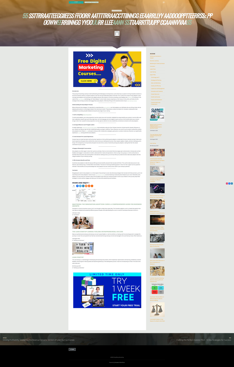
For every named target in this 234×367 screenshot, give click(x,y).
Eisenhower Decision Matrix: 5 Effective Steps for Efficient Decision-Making (157, 298)
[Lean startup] (83, 248)
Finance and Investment (156, 99)
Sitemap (72, 349)
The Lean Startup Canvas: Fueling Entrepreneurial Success (97, 232)
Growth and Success (155, 97)
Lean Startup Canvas (132, 100)
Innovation (152, 66)
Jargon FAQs (153, 74)
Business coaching (154, 60)
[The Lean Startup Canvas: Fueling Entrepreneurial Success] (83, 222)
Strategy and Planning (156, 80)
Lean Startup (81, 99)
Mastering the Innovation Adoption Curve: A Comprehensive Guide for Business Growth (107, 205)
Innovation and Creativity (157, 91)
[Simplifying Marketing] (76, 2)
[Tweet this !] (80, 186)
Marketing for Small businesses (157, 63)
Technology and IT (155, 77)
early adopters (107, 107)
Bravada (117, 362)
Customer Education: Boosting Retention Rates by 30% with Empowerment (157, 279)
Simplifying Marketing (91, 2)
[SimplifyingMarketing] (227, 183)
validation (130, 97)
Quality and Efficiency (156, 85)
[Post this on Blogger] (86, 186)
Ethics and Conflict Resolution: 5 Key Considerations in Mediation (157, 262)
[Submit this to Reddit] (89, 186)
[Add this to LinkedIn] (83, 186)
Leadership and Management (157, 88)
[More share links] (92, 186)
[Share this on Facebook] (77, 186)
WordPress (122, 362)
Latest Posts (153, 69)
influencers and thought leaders (89, 127)
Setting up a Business (116, 10)
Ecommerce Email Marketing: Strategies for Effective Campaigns (156, 179)
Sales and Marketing (155, 83)
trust (87, 131)
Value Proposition (87, 114)
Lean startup (78, 257)
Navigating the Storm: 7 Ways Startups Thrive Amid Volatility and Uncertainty (157, 228)
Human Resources (155, 94)
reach (79, 132)
